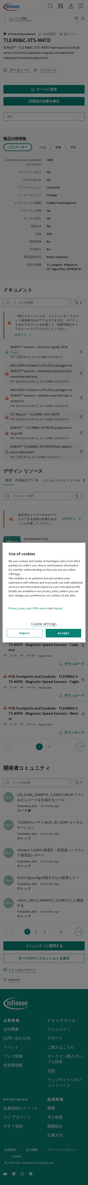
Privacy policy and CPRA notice (28, 608)
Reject (24, 633)
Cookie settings (44, 623)
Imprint (58, 608)
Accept (63, 633)
